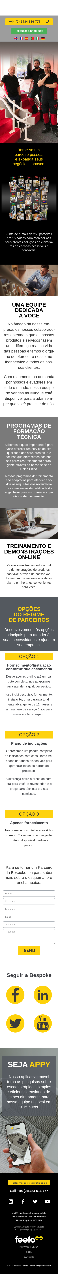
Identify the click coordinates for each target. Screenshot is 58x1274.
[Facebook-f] (23, 1201)
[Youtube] (47, 1201)
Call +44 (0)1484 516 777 (29, 1191)
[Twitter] (35, 1201)
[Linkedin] (11, 1201)
